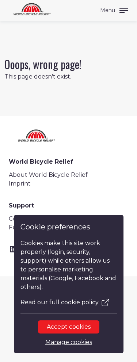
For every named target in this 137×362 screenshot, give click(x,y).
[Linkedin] (13, 249)
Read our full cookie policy (59, 302)
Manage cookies (68, 342)
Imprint (20, 183)
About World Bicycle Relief (48, 174)
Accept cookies (69, 326)
